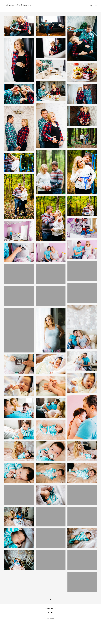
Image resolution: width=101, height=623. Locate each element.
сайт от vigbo (50, 618)
